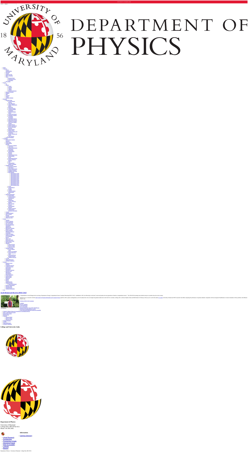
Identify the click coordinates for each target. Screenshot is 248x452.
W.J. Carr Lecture (23, 306)
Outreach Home (9, 317)
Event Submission (23, 305)
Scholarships (7, 439)
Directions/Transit (9, 443)
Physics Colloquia (23, 304)
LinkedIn (6, 446)
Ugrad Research (8, 437)
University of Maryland (124, 1)
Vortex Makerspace (7, 323)
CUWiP (4, 321)
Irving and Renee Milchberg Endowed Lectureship (30, 310)
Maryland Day (6, 314)
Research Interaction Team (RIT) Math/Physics (29, 307)
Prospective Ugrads (9, 441)
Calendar (22, 303)
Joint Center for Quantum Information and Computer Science (47, 297)
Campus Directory (26, 436)
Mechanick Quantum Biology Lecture (28, 309)
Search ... (2, 4)
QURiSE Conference (7, 324)
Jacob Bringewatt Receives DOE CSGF (14, 293)
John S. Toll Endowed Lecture (9, 312)
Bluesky (5, 448)
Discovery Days (9, 319)
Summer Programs (7, 320)
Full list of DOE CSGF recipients (27, 301)
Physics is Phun (9, 318)
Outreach (5, 316)
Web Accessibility (9, 445)
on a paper (160, 297)
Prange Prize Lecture (7, 313)
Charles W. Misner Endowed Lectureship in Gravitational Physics (16, 311)
